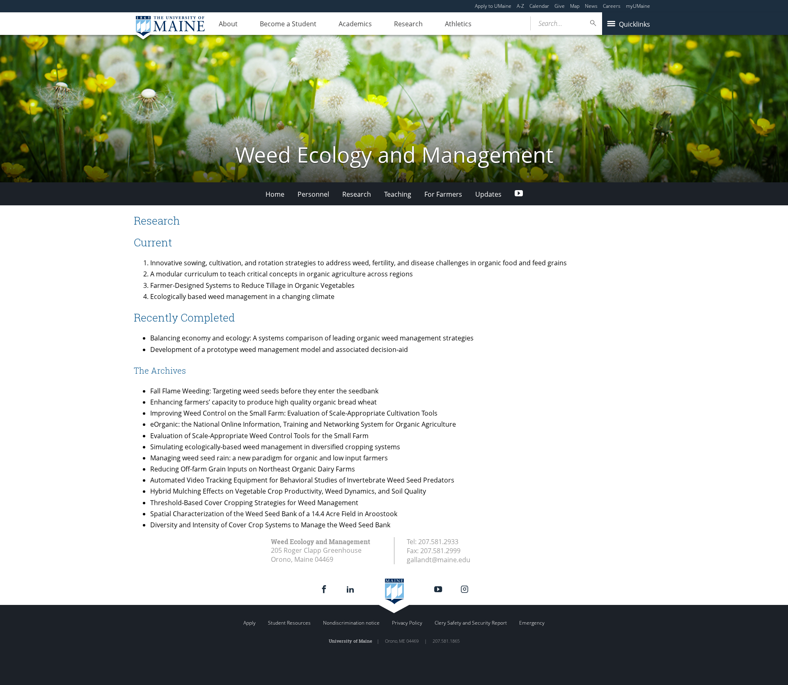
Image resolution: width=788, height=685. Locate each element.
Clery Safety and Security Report (471, 622)
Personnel (313, 194)
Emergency (532, 622)
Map (575, 5)
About (228, 23)
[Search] (593, 23)
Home (275, 194)
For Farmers (443, 194)
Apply (249, 622)
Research (408, 23)
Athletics (458, 23)
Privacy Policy (407, 622)
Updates (488, 194)
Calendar (539, 5)
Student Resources (289, 622)
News (591, 5)
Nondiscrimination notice (351, 622)
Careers (612, 5)
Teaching (397, 194)
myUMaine (638, 5)
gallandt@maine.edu (438, 559)
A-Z (520, 5)
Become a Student (288, 23)
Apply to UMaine (493, 5)
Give (559, 5)
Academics (355, 23)
